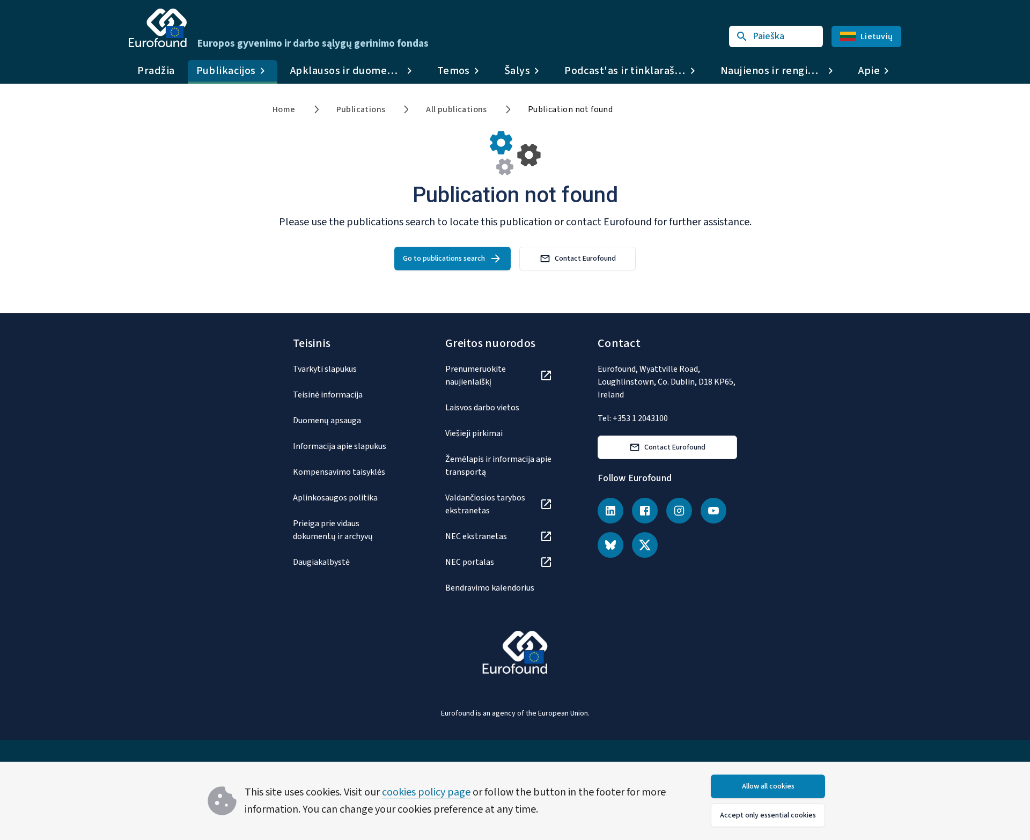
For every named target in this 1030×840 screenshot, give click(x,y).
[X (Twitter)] (645, 545)
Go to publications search (444, 258)
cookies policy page (426, 792)
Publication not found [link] (570, 109)
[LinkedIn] (610, 511)
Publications (361, 109)
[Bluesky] (610, 545)
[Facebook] (645, 511)
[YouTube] (713, 511)
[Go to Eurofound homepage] (158, 28)
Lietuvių (876, 36)
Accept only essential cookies (768, 815)
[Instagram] (679, 511)
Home (284, 109)
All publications (456, 109)
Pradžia (156, 70)
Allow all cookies (768, 786)
